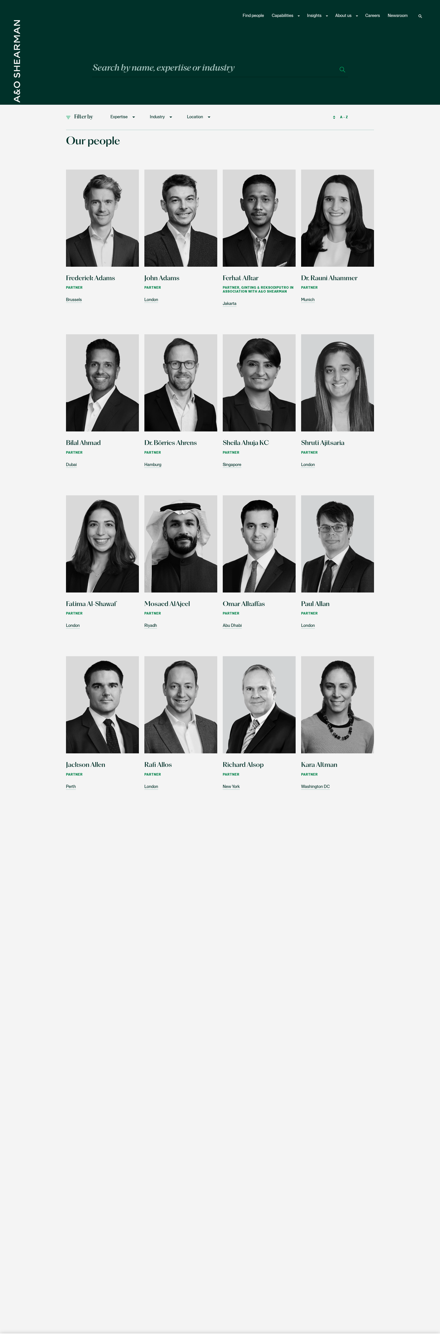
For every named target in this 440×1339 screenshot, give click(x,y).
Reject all (339, 1324)
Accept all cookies (376, 1324)
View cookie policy (139, 1334)
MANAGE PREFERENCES (299, 1324)
